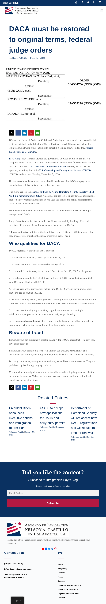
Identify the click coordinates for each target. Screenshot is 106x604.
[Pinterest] (99, 2)
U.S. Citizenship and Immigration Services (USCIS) (65, 170)
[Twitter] (88, 2)
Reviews (61, 573)
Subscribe (53, 503)
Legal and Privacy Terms (69, 594)
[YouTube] (76, 2)
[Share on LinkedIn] (24, 133)
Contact (61, 598)
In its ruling (15, 158)
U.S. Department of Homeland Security (48, 166)
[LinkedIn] (94, 2)
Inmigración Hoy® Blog (68, 589)
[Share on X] (11, 133)
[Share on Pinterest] (31, 133)
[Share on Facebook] (18, 133)
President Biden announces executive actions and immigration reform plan (21, 418)
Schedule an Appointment (69, 585)
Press (60, 577)
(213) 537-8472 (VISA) (13, 564)
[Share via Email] (37, 133)
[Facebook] (82, 2)
